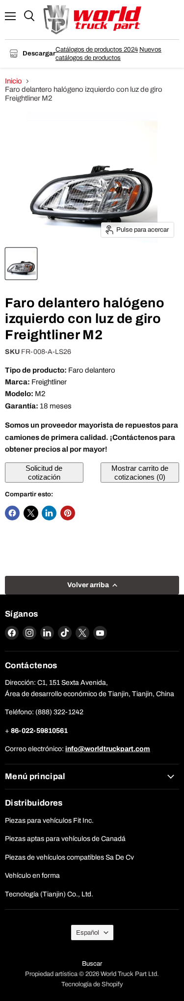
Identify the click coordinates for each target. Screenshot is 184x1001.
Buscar (92, 963)
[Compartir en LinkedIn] (49, 513)
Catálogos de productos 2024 (96, 49)
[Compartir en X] (31, 513)
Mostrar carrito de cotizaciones (139, 472)
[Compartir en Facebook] (12, 513)
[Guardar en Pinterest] (67, 513)
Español (87, 932)
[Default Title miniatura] (21, 263)
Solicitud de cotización (44, 472)
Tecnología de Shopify (92, 984)
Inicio (13, 81)
